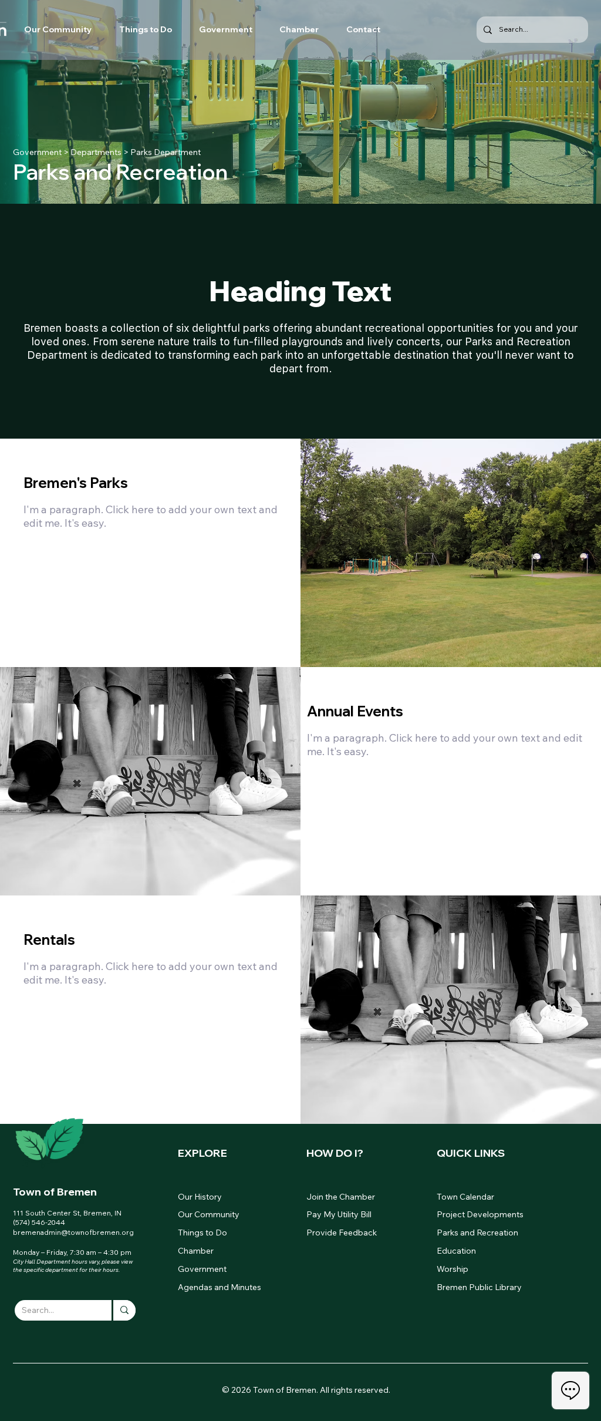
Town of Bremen (55, 1191)
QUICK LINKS (471, 1153)
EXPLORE (202, 1153)
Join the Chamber (340, 1196)
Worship (452, 1269)
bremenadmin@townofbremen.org (73, 1232)
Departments (95, 152)
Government (37, 152)
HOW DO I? (334, 1153)
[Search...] (124, 1310)
